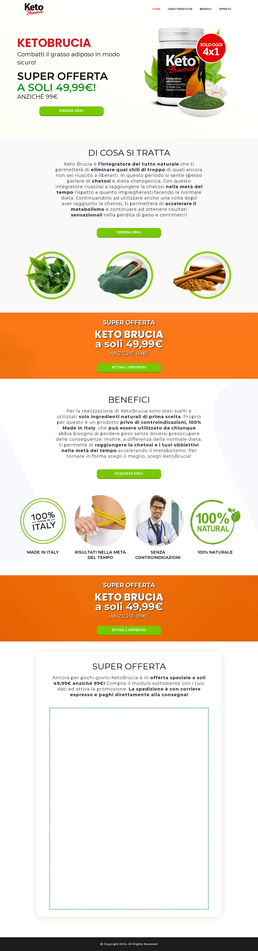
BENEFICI (206, 8)
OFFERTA (225, 8)
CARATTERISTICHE (180, 8)
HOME (156, 8)
